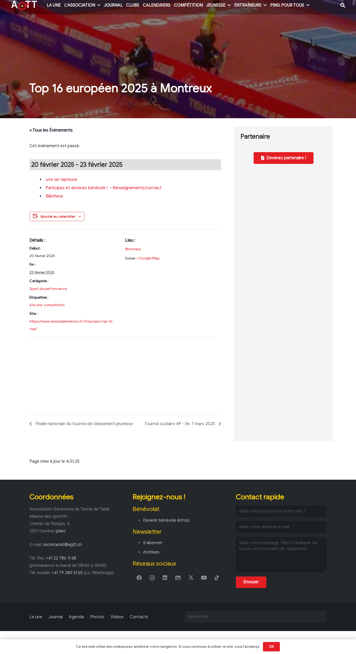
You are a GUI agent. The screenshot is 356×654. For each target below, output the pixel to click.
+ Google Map (147, 258)
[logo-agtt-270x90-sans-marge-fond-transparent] (24, 5)
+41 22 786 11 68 (61, 558)
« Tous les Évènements (51, 130)
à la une (35, 305)
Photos (97, 617)
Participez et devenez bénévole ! (77, 188)
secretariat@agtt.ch (62, 544)
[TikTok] (216, 577)
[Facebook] (139, 577)
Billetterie (54, 196)
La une (35, 617)
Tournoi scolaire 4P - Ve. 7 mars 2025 (180, 423)
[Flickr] (178, 577)
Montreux (133, 249)
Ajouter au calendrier (57, 216)
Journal (55, 617)
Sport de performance (48, 289)
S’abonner (153, 542)
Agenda (76, 617)
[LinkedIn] (164, 577)
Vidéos (117, 617)
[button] (98, 5)
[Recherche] (321, 617)
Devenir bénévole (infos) (166, 520)
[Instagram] (152, 577)
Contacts (139, 617)
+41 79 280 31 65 (67, 572)
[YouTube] (204, 577)
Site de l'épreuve (61, 179)
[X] (191, 577)
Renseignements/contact (137, 188)
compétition (54, 305)
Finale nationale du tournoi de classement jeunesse (83, 423)
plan (61, 531)
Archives (151, 552)
